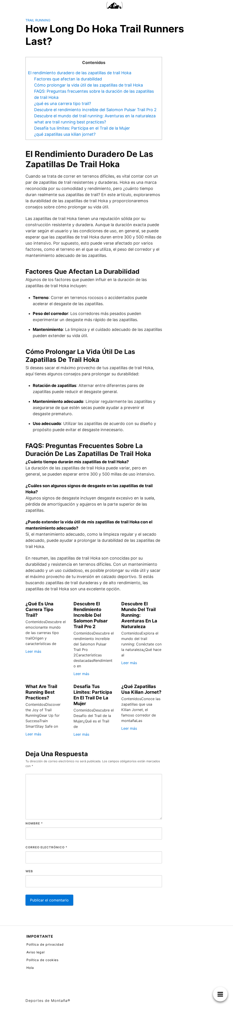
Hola (30, 968)
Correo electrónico (46, 847)
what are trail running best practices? (70, 122)
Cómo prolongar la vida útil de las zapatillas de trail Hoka (88, 85)
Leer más (33, 651)
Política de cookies (42, 960)
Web (29, 871)
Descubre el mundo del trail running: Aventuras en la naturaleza (95, 115)
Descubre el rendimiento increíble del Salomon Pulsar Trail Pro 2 (95, 109)
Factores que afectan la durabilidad (68, 79)
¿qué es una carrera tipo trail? (62, 103)
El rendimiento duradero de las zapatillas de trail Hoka (79, 72)
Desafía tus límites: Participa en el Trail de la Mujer (82, 128)
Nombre (34, 823)
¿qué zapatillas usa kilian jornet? (65, 134)
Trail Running (37, 20)
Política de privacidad (45, 944)
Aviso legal (35, 952)
